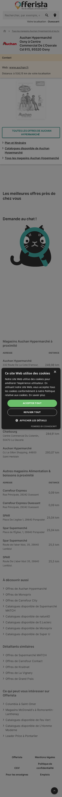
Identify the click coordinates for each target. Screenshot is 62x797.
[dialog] (31, 398)
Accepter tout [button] (32, 403)
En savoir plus (37, 395)
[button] (31, 420)
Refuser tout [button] (32, 412)
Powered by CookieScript (44, 426)
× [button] (55, 372)
